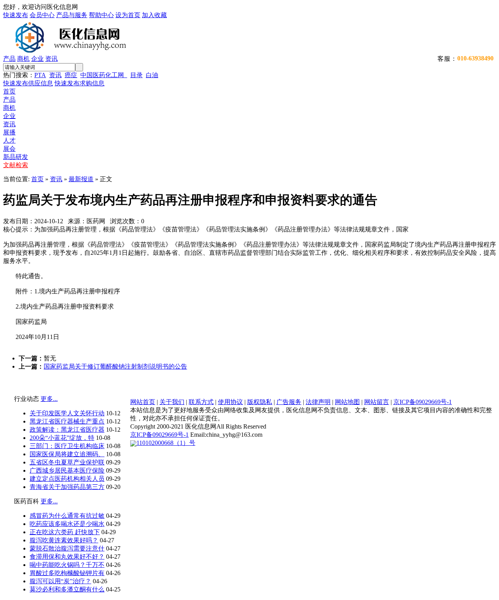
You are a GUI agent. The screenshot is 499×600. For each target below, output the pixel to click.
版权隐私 (259, 402)
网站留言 (376, 402)
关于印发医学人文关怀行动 (67, 413)
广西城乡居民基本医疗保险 (67, 470)
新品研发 (15, 157)
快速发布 (15, 15)
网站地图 (347, 402)
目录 (136, 75)
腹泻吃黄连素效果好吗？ (64, 540)
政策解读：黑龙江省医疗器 (67, 429)
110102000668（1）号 (165, 442)
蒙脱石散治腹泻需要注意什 (67, 548)
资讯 (51, 58)
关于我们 (171, 402)
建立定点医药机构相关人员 (67, 478)
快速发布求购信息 (79, 83)
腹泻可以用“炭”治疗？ (60, 581)
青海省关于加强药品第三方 (67, 487)
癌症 (71, 75)
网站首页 (142, 402)
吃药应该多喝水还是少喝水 (67, 524)
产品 (9, 58)
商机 (23, 58)
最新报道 (81, 179)
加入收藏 (154, 15)
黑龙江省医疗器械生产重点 (67, 421)
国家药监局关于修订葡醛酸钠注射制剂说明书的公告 (115, 366)
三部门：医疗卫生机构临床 (67, 446)
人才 (9, 140)
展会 (9, 148)
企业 (37, 58)
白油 (152, 75)
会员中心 (42, 15)
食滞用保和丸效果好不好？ (67, 556)
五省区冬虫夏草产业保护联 (67, 462)
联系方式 (201, 402)
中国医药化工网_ (103, 75)
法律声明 (318, 402)
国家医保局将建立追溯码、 (67, 454)
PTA (40, 75)
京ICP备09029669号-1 (422, 402)
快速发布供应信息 (28, 83)
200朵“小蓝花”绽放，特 (62, 437)
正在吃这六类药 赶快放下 (65, 532)
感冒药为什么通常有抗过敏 (67, 515)
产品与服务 (71, 15)
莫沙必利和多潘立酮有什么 (67, 589)
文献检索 (15, 165)
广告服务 (288, 402)
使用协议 (230, 402)
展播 (9, 132)
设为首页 (127, 15)
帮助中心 (101, 15)
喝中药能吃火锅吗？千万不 (67, 564)
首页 (9, 91)
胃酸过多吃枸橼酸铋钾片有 (67, 573)
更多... (49, 398)
